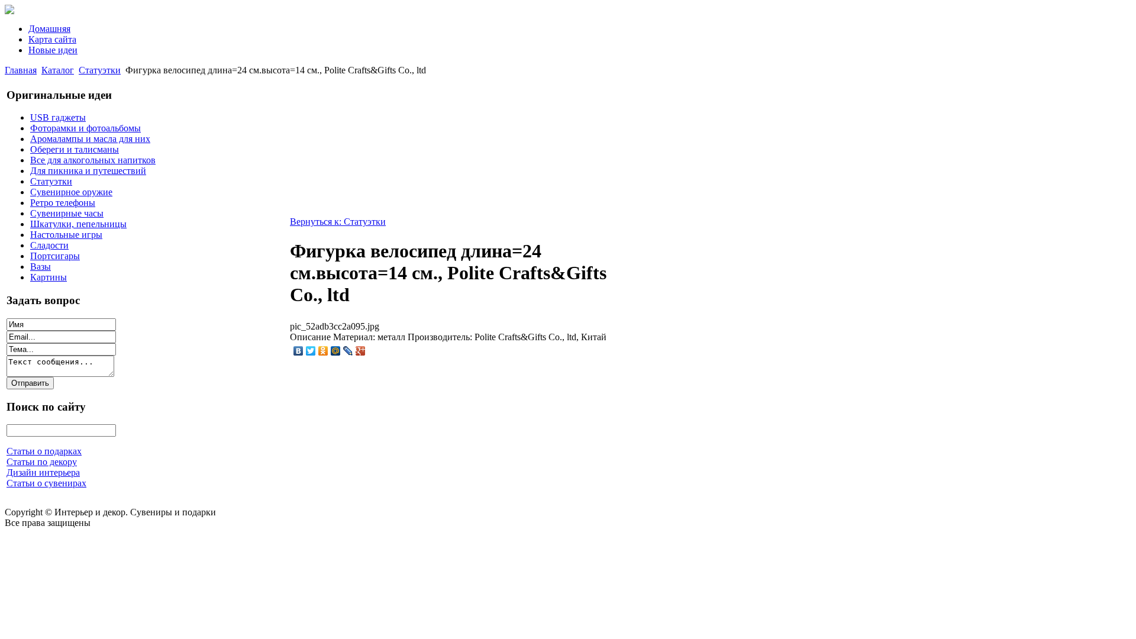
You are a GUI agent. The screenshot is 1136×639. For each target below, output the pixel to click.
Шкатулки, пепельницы (78, 224)
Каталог (57, 70)
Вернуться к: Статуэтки (338, 222)
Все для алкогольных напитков (93, 160)
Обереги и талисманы (74, 149)
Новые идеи (53, 50)
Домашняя (49, 29)
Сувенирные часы (67, 213)
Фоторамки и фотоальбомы (85, 128)
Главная (21, 70)
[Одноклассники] (323, 351)
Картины (48, 277)
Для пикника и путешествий (88, 171)
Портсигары (55, 256)
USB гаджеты (58, 117)
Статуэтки (100, 70)
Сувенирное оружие (71, 192)
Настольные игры (66, 235)
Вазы (40, 267)
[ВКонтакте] (298, 351)
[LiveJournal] (348, 351)
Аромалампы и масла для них (90, 139)
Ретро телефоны (62, 203)
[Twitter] (311, 351)
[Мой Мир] (336, 351)
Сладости (49, 245)
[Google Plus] (360, 351)
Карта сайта (52, 39)
